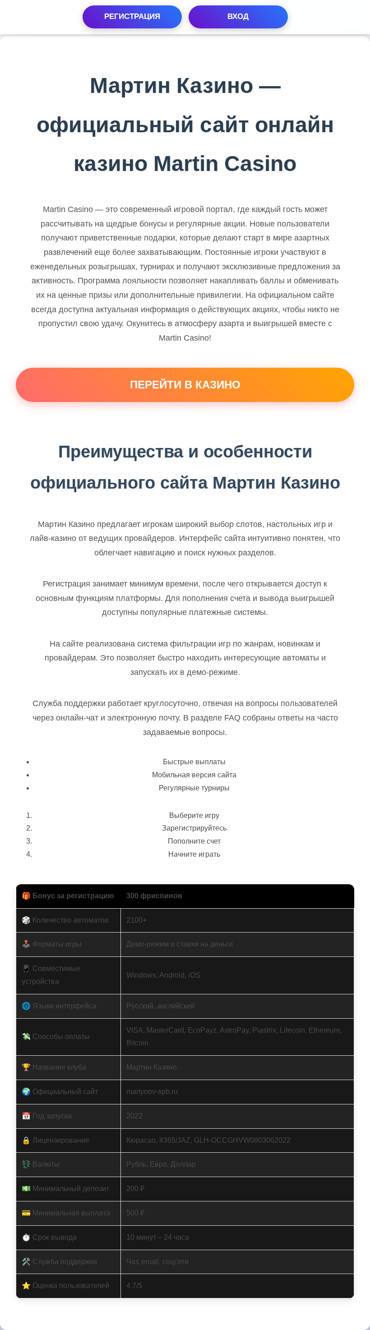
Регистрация (132, 16)
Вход (238, 16)
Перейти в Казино (185, 385)
